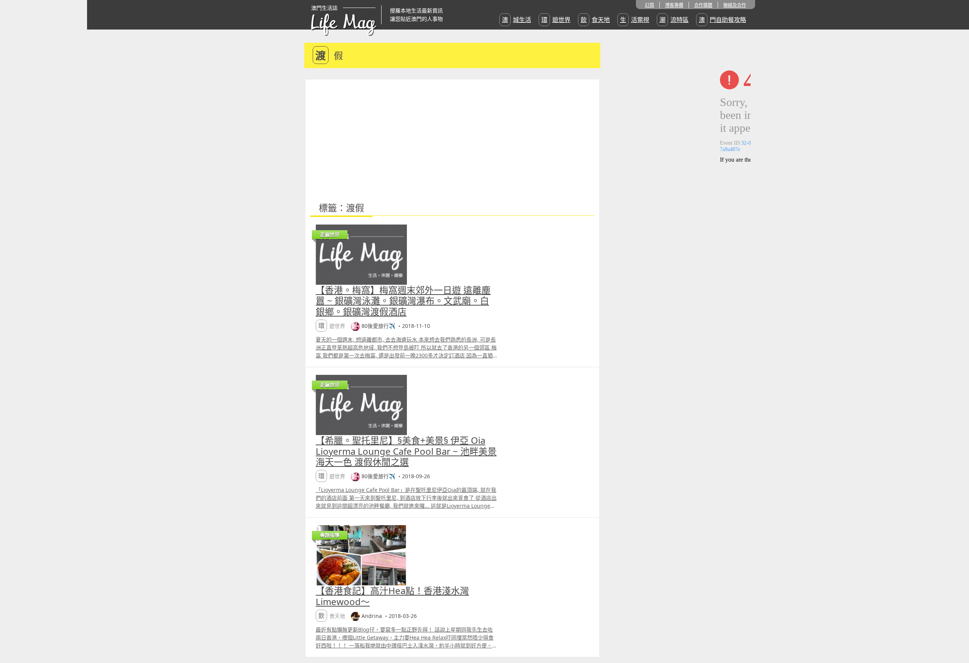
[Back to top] (955, 632)
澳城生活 (516, 20)
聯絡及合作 (734, 5)
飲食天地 (595, 20)
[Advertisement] (452, 136)
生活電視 (634, 20)
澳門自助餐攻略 (722, 20)
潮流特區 (674, 20)
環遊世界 (555, 20)
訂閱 (649, 5)
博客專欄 (674, 5)
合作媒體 (703, 5)
